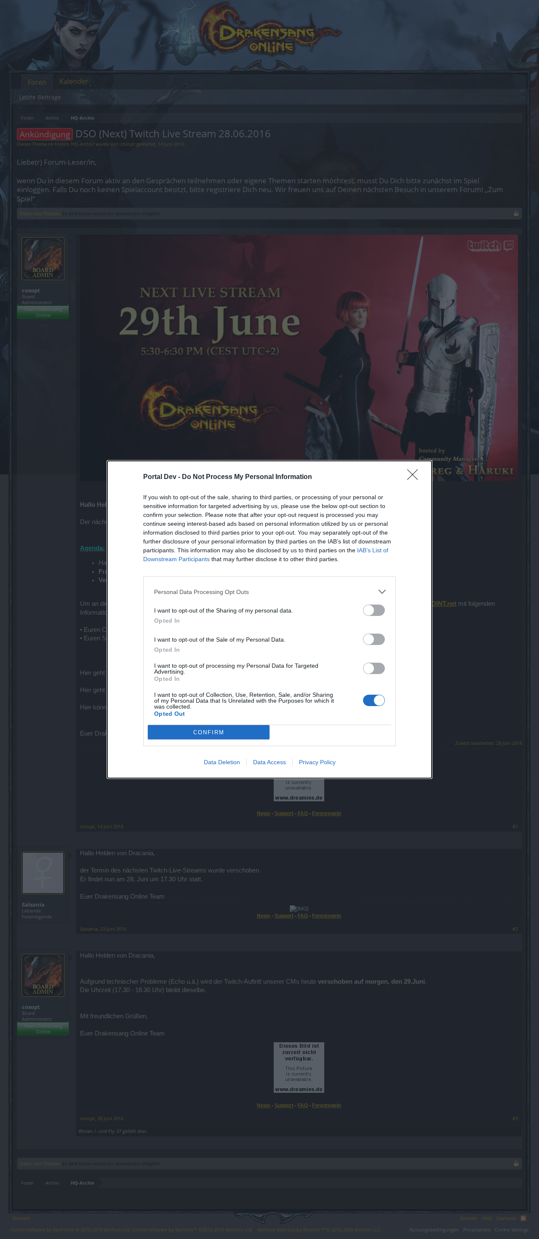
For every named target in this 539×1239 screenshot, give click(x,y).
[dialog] (269, 619)
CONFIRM (208, 732)
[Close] (415, 477)
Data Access (269, 762)
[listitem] (269, 591)
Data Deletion (222, 762)
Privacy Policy (317, 762)
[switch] (374, 610)
